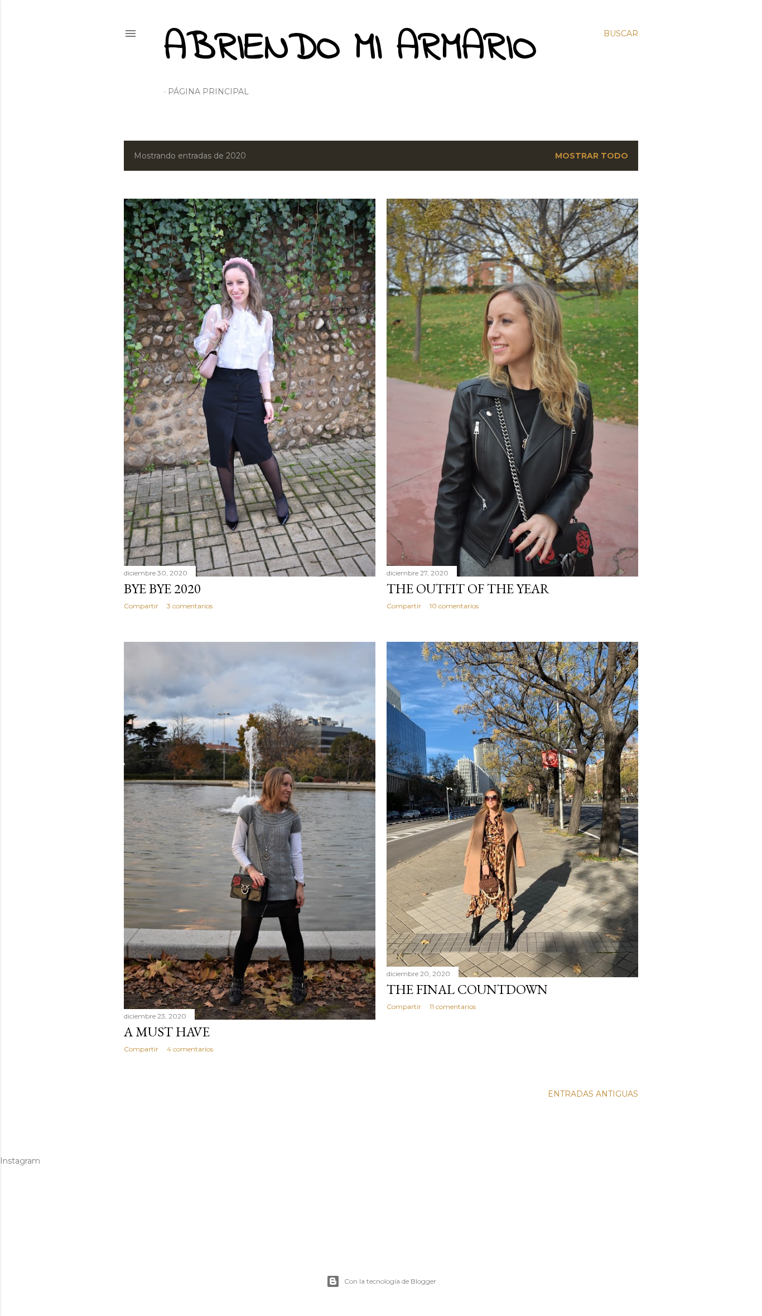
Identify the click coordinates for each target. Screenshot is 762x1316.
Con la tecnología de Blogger (390, 1281)
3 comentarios (190, 606)
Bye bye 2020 (162, 588)
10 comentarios (454, 606)
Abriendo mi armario (350, 48)
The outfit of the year (468, 588)
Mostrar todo (591, 156)
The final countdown (467, 989)
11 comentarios (453, 1006)
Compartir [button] (141, 606)
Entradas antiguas (593, 1094)
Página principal (208, 92)
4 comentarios (190, 1049)
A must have (167, 1031)
